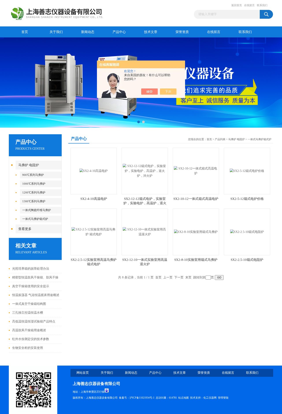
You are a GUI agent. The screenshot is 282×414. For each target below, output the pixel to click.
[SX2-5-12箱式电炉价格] (247, 170)
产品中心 (119, 32)
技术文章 (150, 32)
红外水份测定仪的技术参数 (30, 339)
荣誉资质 (182, 32)
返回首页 (236, 5)
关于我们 (56, 32)
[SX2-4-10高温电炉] (94, 170)
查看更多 (25, 229)
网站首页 (82, 372)
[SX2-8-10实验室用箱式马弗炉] (196, 231)
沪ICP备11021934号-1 (142, 397)
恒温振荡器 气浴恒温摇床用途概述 (35, 295)
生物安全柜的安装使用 (27, 348)
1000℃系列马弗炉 (33, 183)
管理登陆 (223, 397)
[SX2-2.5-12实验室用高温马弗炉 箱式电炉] (94, 231)
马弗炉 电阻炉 (28, 165)
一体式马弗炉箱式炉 (35, 219)
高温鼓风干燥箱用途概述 (29, 330)
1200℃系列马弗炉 (33, 192)
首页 (24, 32)
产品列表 (220, 139)
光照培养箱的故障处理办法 (30, 268)
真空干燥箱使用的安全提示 (30, 286)
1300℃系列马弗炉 (33, 201)
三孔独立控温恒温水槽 (27, 312)
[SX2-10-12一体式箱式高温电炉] (196, 170)
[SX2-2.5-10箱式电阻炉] (247, 231)
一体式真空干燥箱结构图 (29, 303)
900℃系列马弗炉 (33, 175)
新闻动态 (87, 32)
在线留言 (249, 5)
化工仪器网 (210, 397)
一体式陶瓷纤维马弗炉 (36, 210)
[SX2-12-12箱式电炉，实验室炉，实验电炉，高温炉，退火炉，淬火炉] (145, 170)
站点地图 (183, 397)
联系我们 (262, 5)
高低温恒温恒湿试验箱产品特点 (33, 321)
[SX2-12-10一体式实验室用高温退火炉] (145, 231)
